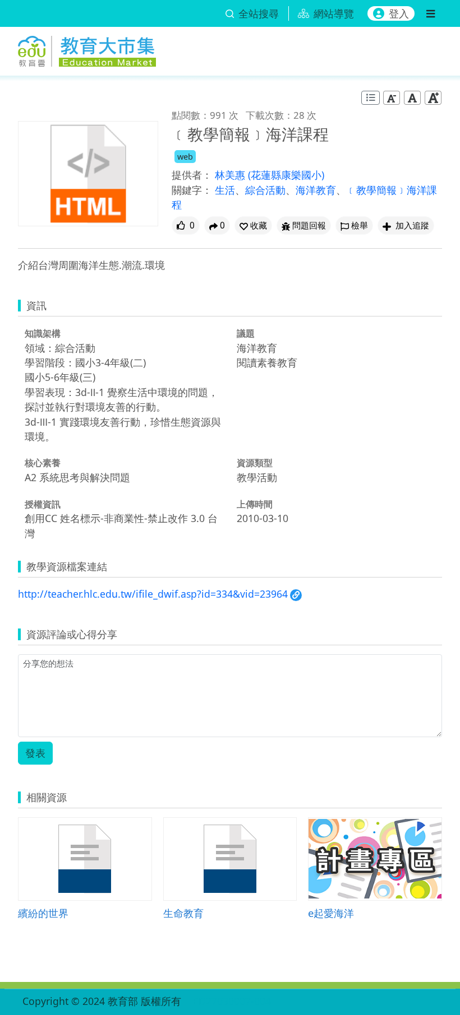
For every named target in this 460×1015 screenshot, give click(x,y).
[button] (253, 225)
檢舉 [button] (359, 225)
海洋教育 (316, 190)
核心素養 (43, 463)
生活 (225, 190)
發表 (35, 753)
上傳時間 (255, 504)
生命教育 (183, 913)
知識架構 (43, 333)
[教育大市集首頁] (87, 49)
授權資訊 (43, 504)
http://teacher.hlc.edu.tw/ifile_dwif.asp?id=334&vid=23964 (153, 593)
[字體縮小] (392, 97)
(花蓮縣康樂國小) (286, 174)
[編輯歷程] (370, 98)
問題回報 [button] (309, 225)
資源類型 (255, 463)
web (185, 156)
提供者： (192, 174)
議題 (246, 333)
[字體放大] (433, 97)
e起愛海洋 (331, 913)
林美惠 (231, 174)
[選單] (430, 13)
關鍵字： (192, 190)
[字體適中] (412, 97)
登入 (399, 13)
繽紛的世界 (43, 913)
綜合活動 (265, 190)
